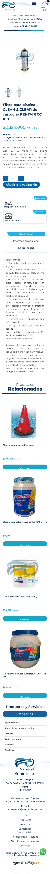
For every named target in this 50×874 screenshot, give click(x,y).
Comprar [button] (24, 468)
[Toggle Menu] (34, 3)
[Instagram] (27, 773)
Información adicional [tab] (26, 241)
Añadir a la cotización (21, 184)
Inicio (15, 15)
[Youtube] (22, 773)
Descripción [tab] (26, 234)
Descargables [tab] (26, 248)
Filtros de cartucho (26, 19)
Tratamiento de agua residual (20, 728)
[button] (42, 36)
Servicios (9, 750)
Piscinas (24, 15)
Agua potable (12, 722)
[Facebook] (16, 773)
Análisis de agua (13, 739)
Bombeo (9, 744)
